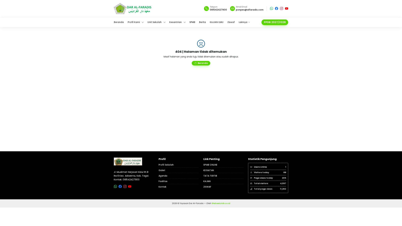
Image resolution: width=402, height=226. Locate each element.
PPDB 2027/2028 (275, 22)
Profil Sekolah (166, 164)
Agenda (163, 175)
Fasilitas (163, 181)
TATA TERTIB (210, 175)
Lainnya (243, 22)
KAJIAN (207, 181)
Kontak (162, 186)
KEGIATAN (208, 170)
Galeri (162, 170)
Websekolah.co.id (221, 203)
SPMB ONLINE (210, 164)
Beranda (203, 63)
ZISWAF (207, 186)
